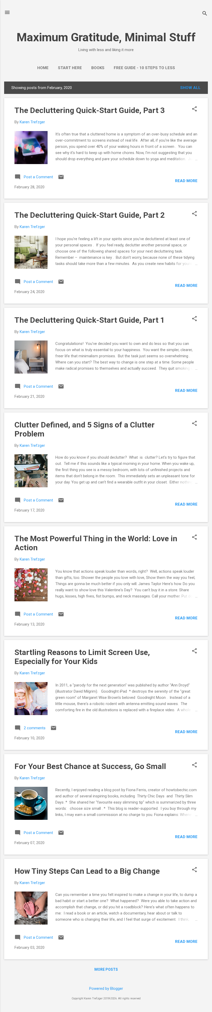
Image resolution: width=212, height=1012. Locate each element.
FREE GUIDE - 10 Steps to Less (144, 68)
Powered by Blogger (106, 988)
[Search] (205, 14)
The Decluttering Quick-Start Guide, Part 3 (89, 110)
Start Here (70, 68)
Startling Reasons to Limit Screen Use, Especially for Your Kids (82, 657)
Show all (190, 87)
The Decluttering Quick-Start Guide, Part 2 (89, 215)
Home (43, 68)
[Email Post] (61, 178)
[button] (194, 109)
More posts (106, 969)
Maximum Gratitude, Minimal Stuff (106, 37)
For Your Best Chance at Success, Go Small (90, 766)
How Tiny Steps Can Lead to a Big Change (87, 871)
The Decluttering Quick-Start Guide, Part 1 (89, 320)
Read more (186, 181)
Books (97, 68)
